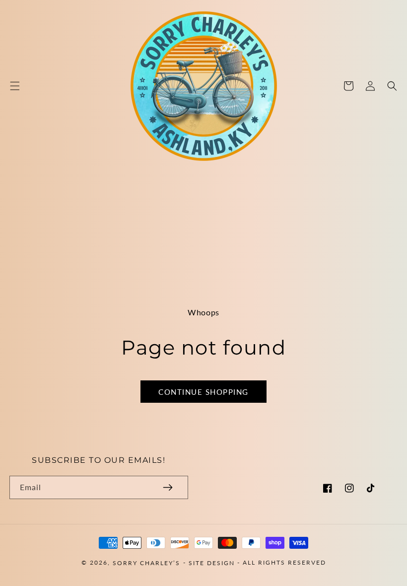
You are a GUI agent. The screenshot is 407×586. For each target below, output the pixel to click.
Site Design (212, 562)
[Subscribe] (168, 487)
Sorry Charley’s (146, 562)
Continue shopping (203, 391)
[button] (15, 86)
